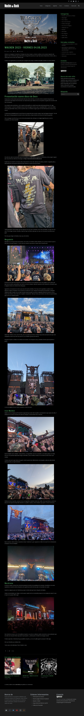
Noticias (63, 29)
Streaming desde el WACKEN (47, 676)
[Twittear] (9, 651)
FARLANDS (64, 56)
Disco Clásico (65, 19)
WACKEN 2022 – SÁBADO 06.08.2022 (30, 676)
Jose (15, 51)
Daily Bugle (20, 51)
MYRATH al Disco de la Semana (69, 54)
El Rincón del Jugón (66, 23)
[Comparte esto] (6, 651)
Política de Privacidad (38, 705)
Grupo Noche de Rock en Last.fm (40, 703)
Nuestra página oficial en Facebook (41, 698)
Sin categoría (64, 33)
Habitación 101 (65, 27)
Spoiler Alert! (64, 37)
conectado (17, 684)
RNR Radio (64, 31)
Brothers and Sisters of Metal (68, 15)
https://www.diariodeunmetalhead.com (33, 158)
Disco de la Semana (66, 21)
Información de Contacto (38, 696)
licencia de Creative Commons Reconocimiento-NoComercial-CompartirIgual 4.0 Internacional (66, 700)
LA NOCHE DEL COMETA (67, 52)
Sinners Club (64, 35)
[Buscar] (79, 5)
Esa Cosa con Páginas (66, 25)
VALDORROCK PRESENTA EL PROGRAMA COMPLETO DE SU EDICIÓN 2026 (69, 49)
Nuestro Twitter (36, 701)
